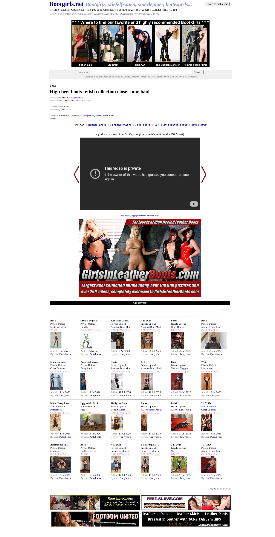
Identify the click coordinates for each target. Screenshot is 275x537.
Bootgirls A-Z (125, 9)
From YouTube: (57, 100)
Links (174, 9)
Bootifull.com (118, 409)
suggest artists (77, 97)
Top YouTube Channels (100, 9)
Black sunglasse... (150, 444)
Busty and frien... (89, 362)
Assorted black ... (59, 444)
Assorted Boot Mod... (121, 327)
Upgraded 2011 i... (90, 403)
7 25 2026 (146, 320)
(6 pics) (95, 330)
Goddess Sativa (88, 451)
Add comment (140, 303)
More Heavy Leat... (60, 403)
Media (65, 9)
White (204, 362)
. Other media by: (82, 100)
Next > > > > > (220, 488)
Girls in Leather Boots (171, 124)
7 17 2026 (206, 403)
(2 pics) (156, 371)
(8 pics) (126, 330)
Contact (156, 9)
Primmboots (207, 368)
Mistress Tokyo (58, 327)
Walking (53, 118)
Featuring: (54, 97)
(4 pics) (216, 330)
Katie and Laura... (120, 320)
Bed (143, 362)
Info (165, 9)
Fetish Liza (85, 64)
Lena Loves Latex (120, 451)
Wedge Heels (88, 115)
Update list (77, 9)
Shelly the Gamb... (120, 403)
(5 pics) (156, 330)
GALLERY (85, 330)
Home (55, 9)
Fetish (174, 403)
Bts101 (67, 106)
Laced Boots (76, 115)
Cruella (84, 327)
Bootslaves (199, 124)
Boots (53, 320)
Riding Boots (97, 124)
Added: (54, 351)
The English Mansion (168, 64)
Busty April (86, 368)
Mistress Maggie (179, 368)
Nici (82, 409)
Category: (54, 115)
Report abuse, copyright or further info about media (140, 216)
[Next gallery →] (204, 210)
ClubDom (113, 64)
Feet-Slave (142, 124)
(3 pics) (65, 371)
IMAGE (54, 330)
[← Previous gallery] (76, 210)
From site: (54, 109)
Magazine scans (58, 362)
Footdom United (120, 124)
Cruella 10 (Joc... (89, 320)
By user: (54, 354)
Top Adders (142, 9)
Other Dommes (178, 327)
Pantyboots (65, 354)
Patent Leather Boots (104, 115)
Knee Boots (64, 115)
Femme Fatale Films (195, 64)
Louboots (55, 451)
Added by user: (57, 106)
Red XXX (140, 64)
